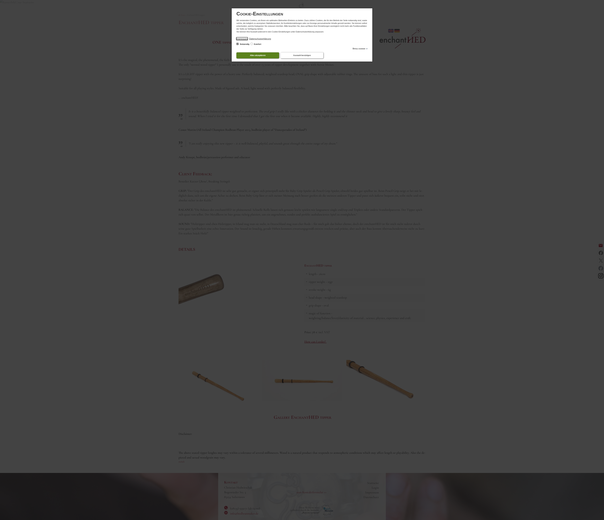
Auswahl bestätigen (302, 55)
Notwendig (244, 44)
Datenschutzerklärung (260, 38)
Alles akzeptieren (258, 55)
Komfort (257, 44)
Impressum (242, 38)
